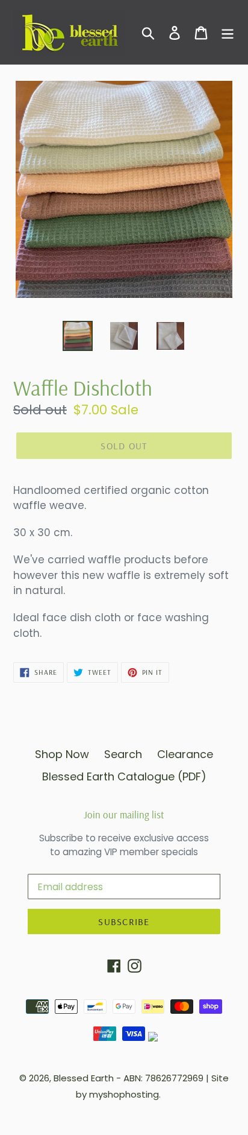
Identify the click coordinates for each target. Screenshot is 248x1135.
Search (123, 754)
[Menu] (227, 32)
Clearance (185, 754)
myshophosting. (125, 1094)
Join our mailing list (124, 815)
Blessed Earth (84, 1078)
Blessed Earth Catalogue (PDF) (124, 776)
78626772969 (174, 1078)
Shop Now (62, 754)
